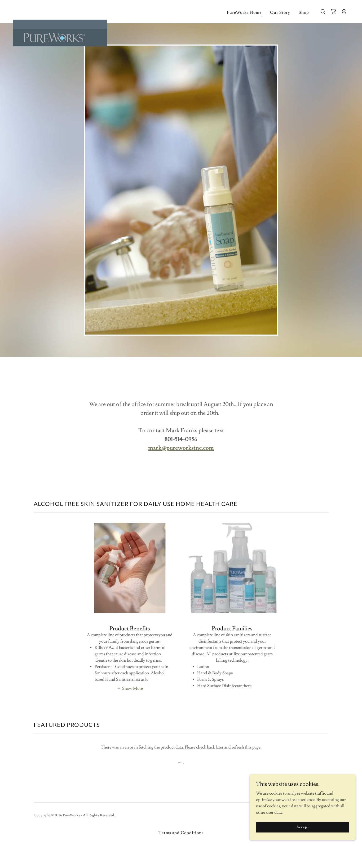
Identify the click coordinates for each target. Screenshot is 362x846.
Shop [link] (304, 12)
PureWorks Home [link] (244, 12)
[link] (60, 10)
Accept (302, 827)
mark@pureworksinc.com (181, 448)
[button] (333, 11)
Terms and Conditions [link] (181, 832)
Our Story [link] (280, 12)
